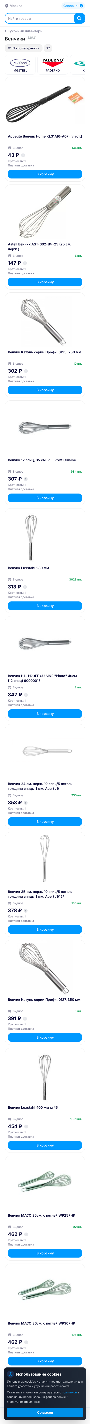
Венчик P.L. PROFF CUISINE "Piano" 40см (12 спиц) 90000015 (42, 678)
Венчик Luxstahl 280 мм (28, 568)
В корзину (45, 174)
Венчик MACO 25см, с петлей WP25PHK (41, 1215)
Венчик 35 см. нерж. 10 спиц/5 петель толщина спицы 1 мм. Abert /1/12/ (40, 894)
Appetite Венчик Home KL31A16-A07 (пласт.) (45, 136)
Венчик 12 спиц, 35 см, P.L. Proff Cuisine (42, 460)
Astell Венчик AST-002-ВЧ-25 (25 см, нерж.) (39, 246)
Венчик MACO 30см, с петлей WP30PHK (41, 1323)
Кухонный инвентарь (25, 31)
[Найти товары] (79, 18)
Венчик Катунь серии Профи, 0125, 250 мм (44, 352)
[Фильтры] (48, 48)
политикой (70, 1392)
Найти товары (19, 18)
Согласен (45, 1412)
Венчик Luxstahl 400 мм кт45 (33, 1107)
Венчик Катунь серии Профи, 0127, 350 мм (44, 999)
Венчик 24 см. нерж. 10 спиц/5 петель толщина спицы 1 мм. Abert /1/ (40, 786)
